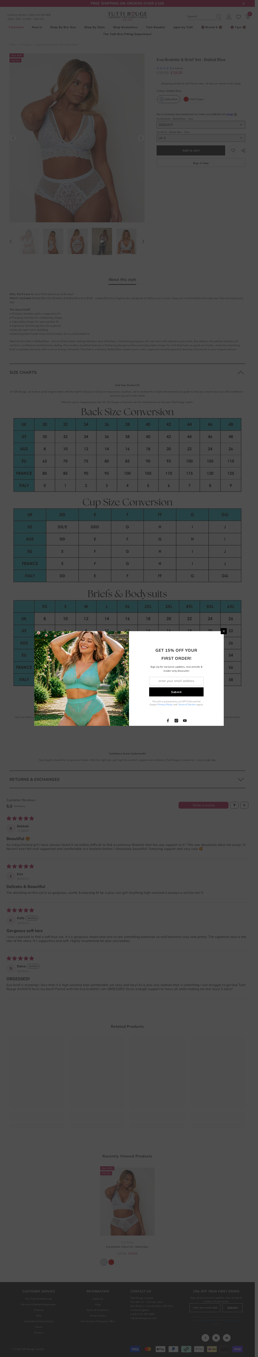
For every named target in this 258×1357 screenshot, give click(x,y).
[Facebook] (168, 720)
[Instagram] (176, 720)
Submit (176, 692)
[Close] (224, 631)
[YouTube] (185, 720)
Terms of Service (187, 704)
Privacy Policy (165, 704)
